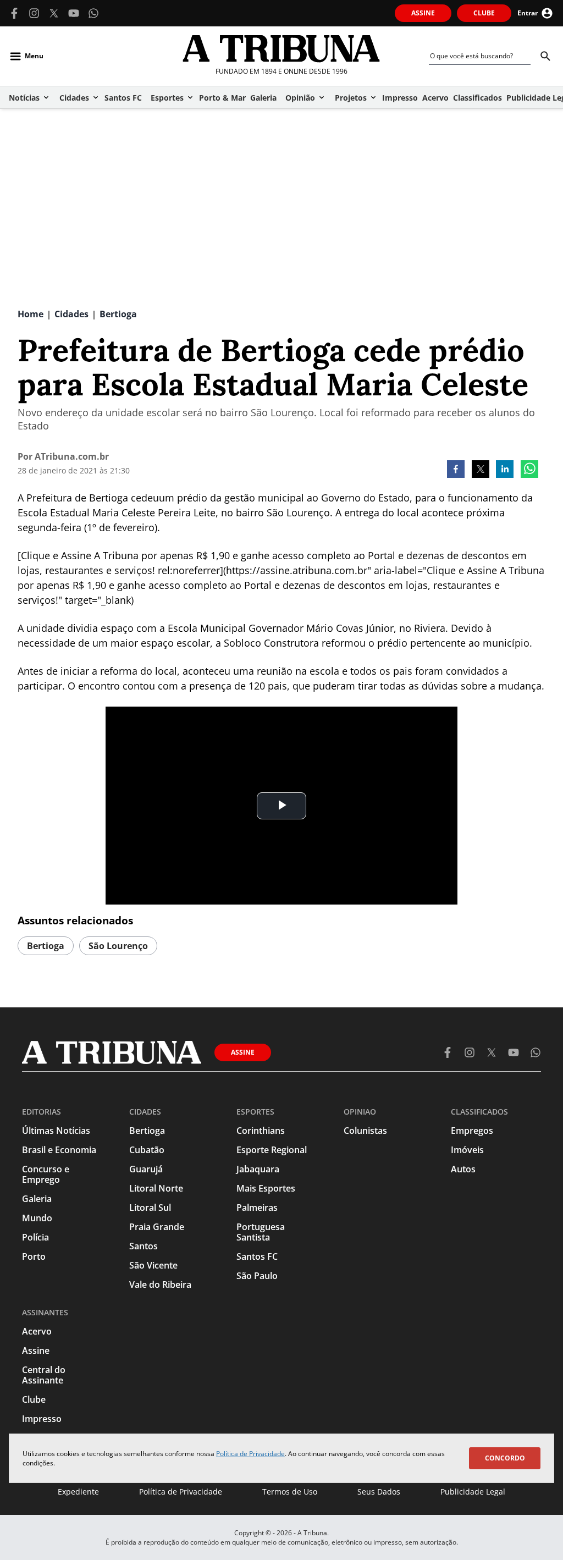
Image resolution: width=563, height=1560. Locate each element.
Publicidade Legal (472, 1491)
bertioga (45, 946)
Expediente (78, 1491)
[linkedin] (505, 470)
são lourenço (118, 946)
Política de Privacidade (250, 1453)
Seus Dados (378, 1491)
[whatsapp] (529, 470)
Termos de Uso (289, 1491)
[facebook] (456, 470)
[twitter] (480, 470)
